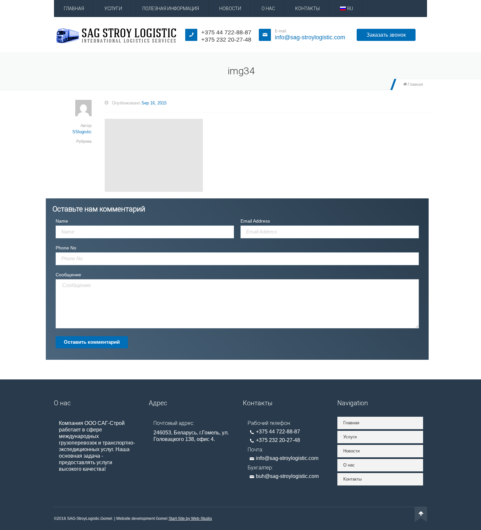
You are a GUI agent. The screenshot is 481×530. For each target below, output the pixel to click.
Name (62, 221)
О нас (268, 8)
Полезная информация (170, 8)
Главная (74, 8)
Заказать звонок (386, 35)
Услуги (113, 8)
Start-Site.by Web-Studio (190, 518)
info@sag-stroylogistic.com (310, 37)
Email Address (255, 221)
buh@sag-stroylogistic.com (287, 476)
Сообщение (68, 274)
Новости (230, 8)
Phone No (66, 247)
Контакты (307, 8)
